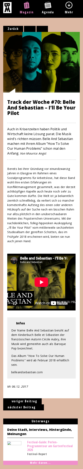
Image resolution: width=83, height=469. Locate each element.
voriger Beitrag (23, 401)
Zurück (13, 28)
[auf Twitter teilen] (42, 29)
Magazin (26, 12)
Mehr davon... (40, 463)
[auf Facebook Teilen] (30, 29)
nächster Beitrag (22, 407)
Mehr (69, 12)
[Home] (7, 12)
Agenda (48, 12)
